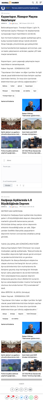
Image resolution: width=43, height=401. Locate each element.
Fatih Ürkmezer (31, 314)
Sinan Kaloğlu (15, 91)
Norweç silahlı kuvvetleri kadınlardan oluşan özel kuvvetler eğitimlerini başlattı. (26, 8)
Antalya (12, 314)
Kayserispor (29, 86)
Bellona (5, 86)
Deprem (20, 314)
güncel (20, 86)
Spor (34, 91)
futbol (12, 86)
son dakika (26, 91)
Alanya (5, 314)
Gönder (7, 185)
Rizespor (5, 91)
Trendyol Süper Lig (8, 96)
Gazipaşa (5, 319)
